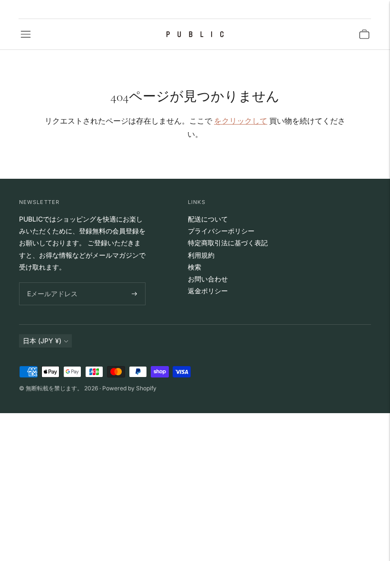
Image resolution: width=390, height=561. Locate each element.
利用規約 (201, 255)
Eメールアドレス (50, 282)
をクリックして (240, 121)
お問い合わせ (208, 279)
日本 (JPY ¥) (42, 341)
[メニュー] (25, 34)
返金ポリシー (208, 291)
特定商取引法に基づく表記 (228, 243)
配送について (208, 219)
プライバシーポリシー (221, 231)
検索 (194, 267)
